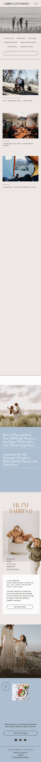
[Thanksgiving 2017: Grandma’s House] (20, 125)
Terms (20, 755)
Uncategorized (15, 98)
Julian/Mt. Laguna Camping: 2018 (19, 187)
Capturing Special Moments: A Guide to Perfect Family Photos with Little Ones (20, 460)
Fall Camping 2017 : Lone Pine (17, 101)
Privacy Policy (21, 752)
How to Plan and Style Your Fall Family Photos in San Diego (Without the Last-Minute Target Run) (19, 440)
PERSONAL (6, 184)
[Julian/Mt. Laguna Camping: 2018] (20, 82)
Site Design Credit (20, 757)
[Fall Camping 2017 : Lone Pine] (20, 168)
